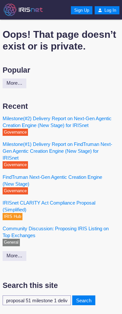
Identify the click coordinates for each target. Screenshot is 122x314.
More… (14, 83)
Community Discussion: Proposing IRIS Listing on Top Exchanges (56, 232)
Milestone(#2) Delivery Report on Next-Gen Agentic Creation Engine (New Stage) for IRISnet (57, 122)
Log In (109, 10)
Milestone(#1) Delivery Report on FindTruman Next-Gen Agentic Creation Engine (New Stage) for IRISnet (57, 151)
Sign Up (81, 10)
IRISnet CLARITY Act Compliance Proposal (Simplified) (49, 206)
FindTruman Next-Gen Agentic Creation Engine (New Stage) (52, 180)
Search (83, 300)
